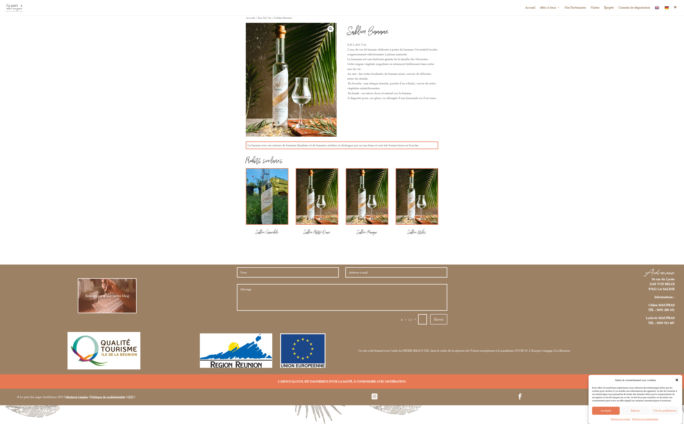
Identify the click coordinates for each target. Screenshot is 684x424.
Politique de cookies (620, 418)
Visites (594, 7)
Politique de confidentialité (645, 418)
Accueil (530, 7)
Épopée (609, 7)
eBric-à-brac (548, 7)
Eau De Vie (264, 17)
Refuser (635, 410)
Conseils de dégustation (634, 7)
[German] (667, 11)
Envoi (438, 319)
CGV (130, 397)
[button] (677, 380)
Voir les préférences (664, 410)
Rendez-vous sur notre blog (107, 296)
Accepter (606, 410)
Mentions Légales (77, 397)
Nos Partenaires (575, 7)
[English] (657, 11)
